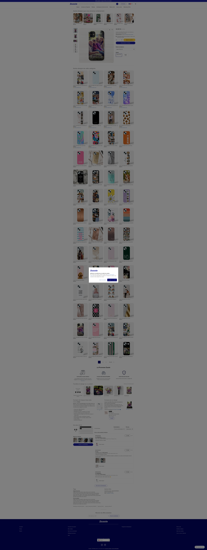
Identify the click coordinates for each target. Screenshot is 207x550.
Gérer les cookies (102, 280)
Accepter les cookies (112, 280)
